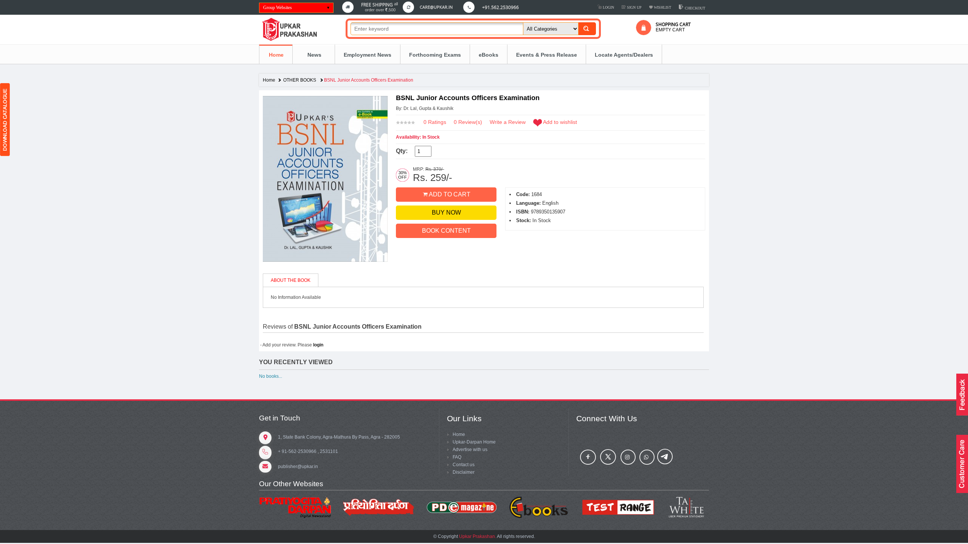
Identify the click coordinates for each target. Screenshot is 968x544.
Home (276, 55)
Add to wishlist (560, 122)
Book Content (446, 230)
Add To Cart (449, 194)
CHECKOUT (694, 8)
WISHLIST (662, 7)
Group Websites (277, 7)
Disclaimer (464, 472)
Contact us (464, 464)
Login (608, 7)
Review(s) (468, 122)
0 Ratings (435, 122)
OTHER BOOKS (300, 80)
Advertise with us (470, 449)
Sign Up (634, 7)
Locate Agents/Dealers (624, 55)
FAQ (457, 457)
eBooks (488, 55)
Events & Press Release (546, 55)
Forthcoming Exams (435, 55)
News (313, 55)
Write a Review (508, 122)
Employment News (367, 55)
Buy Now (446, 212)
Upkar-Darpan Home (474, 442)
